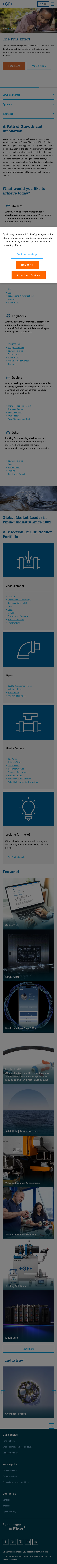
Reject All (27, 264)
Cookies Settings (27, 254)
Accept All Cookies (28, 275)
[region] (28, 255)
